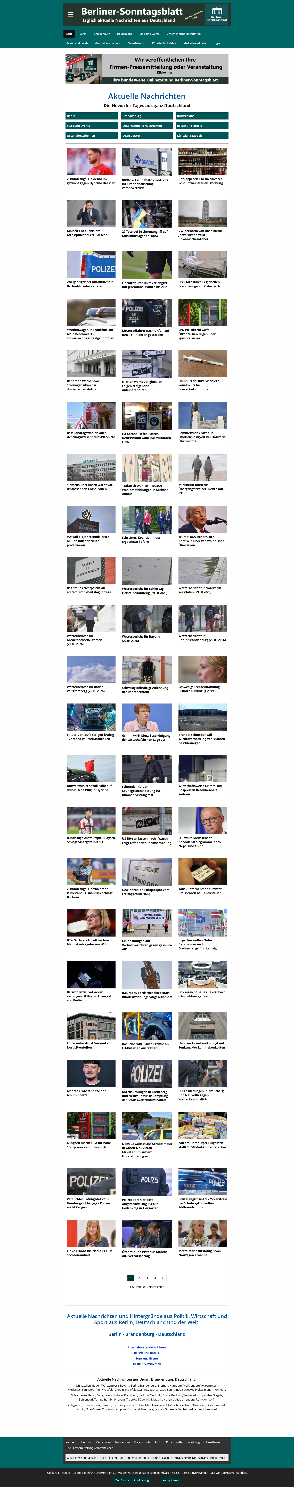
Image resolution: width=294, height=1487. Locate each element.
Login (217, 43)
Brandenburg (102, 34)
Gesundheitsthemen (107, 43)
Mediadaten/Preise (195, 43)
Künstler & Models (163, 43)
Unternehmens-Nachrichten (184, 34)
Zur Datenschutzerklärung (132, 1480)
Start (69, 34)
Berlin (82, 34)
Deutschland (124, 34)
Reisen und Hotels (77, 43)
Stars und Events (149, 34)
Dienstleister (135, 43)
